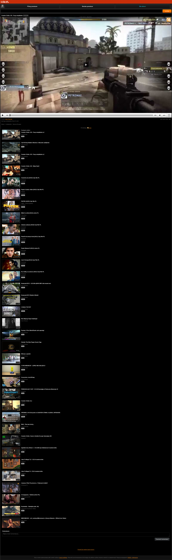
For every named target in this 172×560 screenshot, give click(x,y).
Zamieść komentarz (162, 539)
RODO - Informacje (133, 557)
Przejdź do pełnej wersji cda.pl (86, 549)
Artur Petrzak (8, 119)
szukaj (167, 11)
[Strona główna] (5, 2)
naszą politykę (63, 557)
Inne (90, 128)
